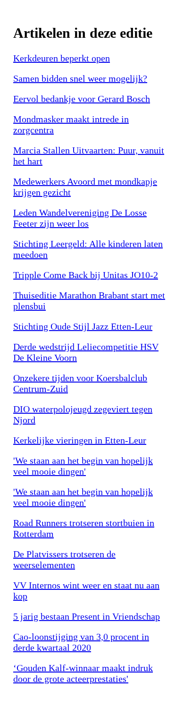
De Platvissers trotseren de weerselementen (64, 559)
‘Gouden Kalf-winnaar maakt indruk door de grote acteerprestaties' (83, 673)
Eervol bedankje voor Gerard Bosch (81, 99)
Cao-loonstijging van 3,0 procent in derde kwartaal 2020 (81, 642)
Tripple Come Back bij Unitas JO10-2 (85, 275)
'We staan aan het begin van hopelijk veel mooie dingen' (83, 466)
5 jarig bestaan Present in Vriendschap (86, 616)
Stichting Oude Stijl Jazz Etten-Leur (82, 326)
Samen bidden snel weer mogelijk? (80, 78)
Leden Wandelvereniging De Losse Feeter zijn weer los (80, 218)
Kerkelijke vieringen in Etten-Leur (79, 440)
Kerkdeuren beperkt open (61, 58)
